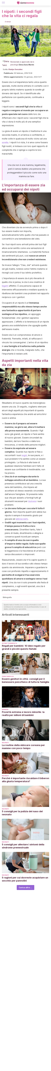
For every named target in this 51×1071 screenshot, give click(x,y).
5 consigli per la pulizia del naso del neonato (22, 813)
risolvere (32, 501)
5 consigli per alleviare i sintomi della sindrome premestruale (23, 846)
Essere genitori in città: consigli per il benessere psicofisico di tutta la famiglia (25, 680)
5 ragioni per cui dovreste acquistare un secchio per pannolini (25, 879)
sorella (5, 142)
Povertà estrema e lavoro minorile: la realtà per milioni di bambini (23, 714)
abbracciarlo (22, 519)
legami (5, 286)
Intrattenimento (9, 643)
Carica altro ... (25, 887)
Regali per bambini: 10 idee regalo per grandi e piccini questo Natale (23, 647)
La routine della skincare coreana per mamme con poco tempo (23, 747)
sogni (24, 455)
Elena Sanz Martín (26, 65)
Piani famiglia (8, 676)
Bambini (5, 709)
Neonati (5, 743)
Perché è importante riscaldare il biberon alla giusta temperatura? (25, 780)
